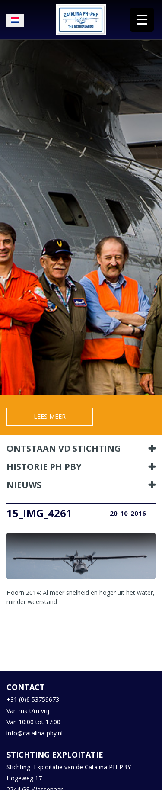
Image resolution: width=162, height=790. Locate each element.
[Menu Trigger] (142, 20)
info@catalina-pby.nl (34, 733)
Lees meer (50, 416)
